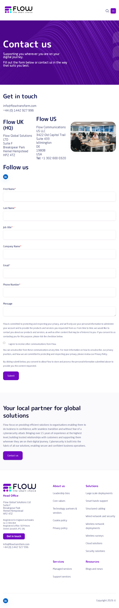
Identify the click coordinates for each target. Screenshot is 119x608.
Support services (62, 576)
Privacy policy (60, 528)
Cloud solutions (94, 543)
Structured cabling (95, 508)
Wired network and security (100, 516)
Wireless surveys (94, 535)
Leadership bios (61, 493)
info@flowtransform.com (19, 106)
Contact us (12, 455)
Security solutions (95, 550)
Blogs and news (94, 568)
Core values (59, 500)
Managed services (62, 568)
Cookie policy (60, 520)
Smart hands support (97, 500)
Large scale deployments (99, 493)
